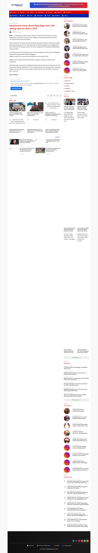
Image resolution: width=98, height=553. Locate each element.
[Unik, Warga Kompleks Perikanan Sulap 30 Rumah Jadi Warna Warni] (83, 169)
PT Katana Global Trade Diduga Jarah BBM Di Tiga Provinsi (16, 114)
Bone (10, 23)
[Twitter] (76, 541)
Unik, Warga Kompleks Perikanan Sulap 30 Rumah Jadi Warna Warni (83, 229)
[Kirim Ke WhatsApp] (60, 96)
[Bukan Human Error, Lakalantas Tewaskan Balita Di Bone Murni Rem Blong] (53, 106)
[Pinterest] (79, 541)
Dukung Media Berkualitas (61, 6)
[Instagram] (82, 541)
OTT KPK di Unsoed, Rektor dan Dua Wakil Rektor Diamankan (81, 55)
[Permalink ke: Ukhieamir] (10, 32)
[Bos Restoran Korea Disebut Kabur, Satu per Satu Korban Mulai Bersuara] (67, 26)
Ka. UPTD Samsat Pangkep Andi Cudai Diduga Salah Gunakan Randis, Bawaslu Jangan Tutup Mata (79, 447)
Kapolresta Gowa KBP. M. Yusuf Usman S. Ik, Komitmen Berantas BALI (35, 114)
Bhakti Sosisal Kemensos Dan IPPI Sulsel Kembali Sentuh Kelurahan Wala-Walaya (77, 525)
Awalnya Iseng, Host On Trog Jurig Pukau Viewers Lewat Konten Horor (69, 108)
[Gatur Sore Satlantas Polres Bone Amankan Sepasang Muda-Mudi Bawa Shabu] (53, 123)
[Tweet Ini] (51, 96)
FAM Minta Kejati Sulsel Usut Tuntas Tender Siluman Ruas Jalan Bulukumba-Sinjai (78, 482)
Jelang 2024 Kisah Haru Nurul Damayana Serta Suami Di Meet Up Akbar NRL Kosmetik (83, 351)
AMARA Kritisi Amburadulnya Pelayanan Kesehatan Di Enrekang (77, 487)
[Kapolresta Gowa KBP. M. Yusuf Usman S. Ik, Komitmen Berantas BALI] (35, 106)
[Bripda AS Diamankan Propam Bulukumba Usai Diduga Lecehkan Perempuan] (67, 63)
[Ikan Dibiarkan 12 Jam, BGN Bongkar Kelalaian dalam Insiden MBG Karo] (67, 418)
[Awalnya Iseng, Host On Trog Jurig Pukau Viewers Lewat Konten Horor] (69, 102)
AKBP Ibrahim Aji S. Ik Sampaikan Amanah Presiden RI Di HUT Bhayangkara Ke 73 (78, 498)
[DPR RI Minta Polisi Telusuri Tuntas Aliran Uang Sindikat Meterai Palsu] (67, 70)
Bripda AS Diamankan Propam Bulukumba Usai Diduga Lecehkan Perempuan (80, 62)
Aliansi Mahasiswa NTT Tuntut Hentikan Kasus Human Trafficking (77, 520)
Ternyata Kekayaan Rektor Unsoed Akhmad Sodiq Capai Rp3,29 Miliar (80, 47)
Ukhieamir (14, 31)
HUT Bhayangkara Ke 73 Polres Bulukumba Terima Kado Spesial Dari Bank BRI (76, 509)
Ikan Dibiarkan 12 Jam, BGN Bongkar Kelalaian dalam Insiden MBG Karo (80, 417)
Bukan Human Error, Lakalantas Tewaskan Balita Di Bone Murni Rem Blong (53, 114)
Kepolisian (14, 23)
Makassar (67, 88)
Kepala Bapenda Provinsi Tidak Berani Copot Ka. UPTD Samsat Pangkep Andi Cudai (81, 469)
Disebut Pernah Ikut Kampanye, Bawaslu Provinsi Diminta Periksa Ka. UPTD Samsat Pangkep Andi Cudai (81, 454)
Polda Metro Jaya (69, 91)
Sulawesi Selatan (69, 83)
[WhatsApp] (85, 541)
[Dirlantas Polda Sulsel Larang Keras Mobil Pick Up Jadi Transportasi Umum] (17, 123)
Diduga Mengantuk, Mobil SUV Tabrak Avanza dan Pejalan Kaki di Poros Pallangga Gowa (82, 108)
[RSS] (87, 541)
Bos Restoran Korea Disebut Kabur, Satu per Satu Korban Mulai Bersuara (80, 25)
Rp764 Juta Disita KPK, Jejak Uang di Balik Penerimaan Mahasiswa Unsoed (80, 40)
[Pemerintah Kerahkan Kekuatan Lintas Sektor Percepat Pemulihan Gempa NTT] (67, 411)
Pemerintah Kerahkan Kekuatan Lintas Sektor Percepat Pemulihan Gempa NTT (80, 410)
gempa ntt (68, 81)
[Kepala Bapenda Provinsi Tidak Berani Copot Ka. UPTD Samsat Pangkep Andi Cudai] (67, 470)
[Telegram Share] (57, 96)
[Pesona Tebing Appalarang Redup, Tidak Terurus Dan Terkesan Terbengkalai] (69, 290)
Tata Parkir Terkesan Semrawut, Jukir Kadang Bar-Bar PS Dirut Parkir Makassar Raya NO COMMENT (80, 432)
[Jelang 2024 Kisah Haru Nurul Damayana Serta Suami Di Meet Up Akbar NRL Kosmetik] (83, 290)
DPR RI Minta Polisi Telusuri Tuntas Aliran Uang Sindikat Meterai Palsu (80, 70)
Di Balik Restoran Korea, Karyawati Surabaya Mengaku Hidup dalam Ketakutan (80, 33)
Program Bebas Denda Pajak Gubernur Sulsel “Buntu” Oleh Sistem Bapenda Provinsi (80, 425)
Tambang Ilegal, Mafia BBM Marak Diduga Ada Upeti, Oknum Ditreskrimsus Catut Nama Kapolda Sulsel (69, 229)
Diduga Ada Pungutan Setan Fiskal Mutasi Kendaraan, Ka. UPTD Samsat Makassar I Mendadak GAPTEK (80, 439)
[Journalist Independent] (17, 5)
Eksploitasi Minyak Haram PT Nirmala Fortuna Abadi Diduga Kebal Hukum (35, 131)
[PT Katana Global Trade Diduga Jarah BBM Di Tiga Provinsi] (17, 106)
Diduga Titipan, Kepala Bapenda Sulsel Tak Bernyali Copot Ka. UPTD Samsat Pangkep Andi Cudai (80, 462)
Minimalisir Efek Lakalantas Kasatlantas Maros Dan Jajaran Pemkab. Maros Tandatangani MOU (77, 493)
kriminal (67, 86)
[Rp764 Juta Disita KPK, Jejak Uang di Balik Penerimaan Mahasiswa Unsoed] (67, 41)
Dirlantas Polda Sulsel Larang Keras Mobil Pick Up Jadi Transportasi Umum (16, 131)
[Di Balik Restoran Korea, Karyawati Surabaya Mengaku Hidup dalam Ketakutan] (67, 34)
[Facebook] (73, 541)
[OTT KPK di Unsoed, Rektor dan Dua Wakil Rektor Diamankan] (67, 56)
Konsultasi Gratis (16, 88)
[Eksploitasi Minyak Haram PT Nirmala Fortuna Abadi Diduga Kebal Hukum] (35, 123)
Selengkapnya (76, 357)
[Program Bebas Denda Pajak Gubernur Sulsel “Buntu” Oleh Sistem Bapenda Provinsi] (67, 426)
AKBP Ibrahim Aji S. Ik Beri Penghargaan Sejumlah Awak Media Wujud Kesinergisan (78, 503)
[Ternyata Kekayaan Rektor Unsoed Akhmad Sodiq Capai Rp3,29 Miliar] (67, 48)
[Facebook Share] (48, 96)
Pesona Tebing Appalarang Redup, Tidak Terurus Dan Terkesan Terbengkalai (69, 351)
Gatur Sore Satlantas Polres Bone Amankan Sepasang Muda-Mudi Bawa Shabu (52, 131)
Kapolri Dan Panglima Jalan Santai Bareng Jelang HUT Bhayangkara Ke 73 (77, 514)
